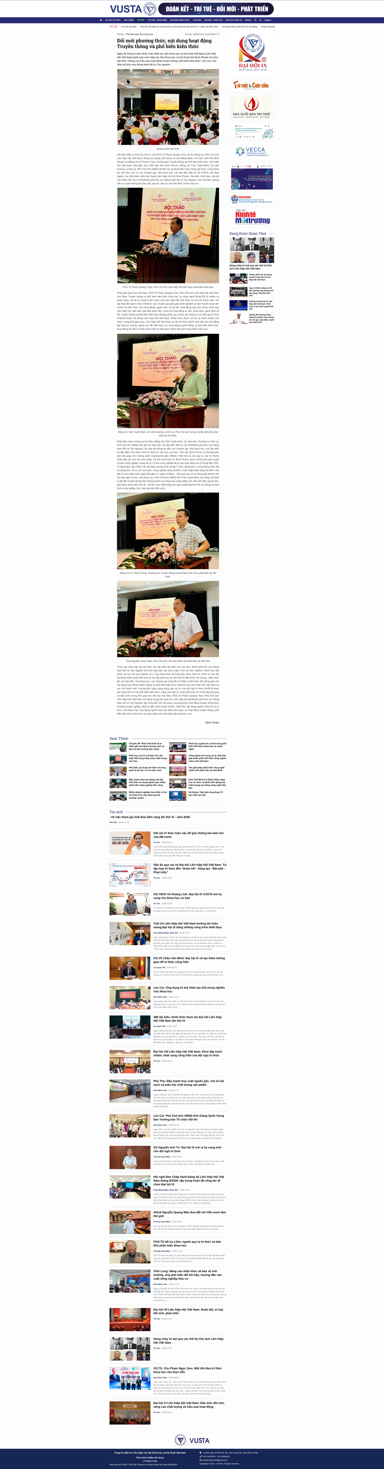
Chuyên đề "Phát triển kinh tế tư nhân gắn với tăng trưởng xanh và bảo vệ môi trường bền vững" (146, 746)
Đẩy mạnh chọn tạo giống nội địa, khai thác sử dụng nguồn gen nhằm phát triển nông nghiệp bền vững (147, 782)
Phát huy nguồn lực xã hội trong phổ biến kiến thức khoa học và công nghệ (207, 746)
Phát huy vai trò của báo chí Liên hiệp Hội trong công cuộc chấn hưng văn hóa (148, 758)
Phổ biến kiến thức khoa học (139, 34)
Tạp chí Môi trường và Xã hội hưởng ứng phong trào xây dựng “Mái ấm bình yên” (261, 292)
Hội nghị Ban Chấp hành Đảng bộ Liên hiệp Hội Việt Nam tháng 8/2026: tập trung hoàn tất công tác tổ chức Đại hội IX (188, 1180)
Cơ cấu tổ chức (113, 20)
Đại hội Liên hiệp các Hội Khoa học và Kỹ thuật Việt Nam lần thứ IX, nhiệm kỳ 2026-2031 (160, 27)
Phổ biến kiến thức (180, 20)
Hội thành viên (160, 997)
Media (248, 20)
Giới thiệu (129, 20)
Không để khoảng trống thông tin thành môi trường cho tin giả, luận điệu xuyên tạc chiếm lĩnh (261, 318)
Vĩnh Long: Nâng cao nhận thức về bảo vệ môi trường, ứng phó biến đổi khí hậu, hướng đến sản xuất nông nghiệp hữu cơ (187, 1275)
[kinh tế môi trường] (252, 217)
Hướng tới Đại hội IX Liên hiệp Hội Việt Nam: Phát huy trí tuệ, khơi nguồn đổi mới (261, 305)
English (268, 20)
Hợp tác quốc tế (234, 20)
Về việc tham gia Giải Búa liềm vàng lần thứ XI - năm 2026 (150, 817)
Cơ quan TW (159, 967)
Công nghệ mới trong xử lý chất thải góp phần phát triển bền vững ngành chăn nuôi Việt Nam (207, 758)
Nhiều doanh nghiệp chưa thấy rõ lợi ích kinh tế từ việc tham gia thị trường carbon (148, 795)
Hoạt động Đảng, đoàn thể (165, 933)
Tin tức (141, 20)
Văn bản (197, 20)
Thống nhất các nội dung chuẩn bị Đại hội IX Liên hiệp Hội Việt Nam (260, 277)
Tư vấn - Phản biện (157, 20)
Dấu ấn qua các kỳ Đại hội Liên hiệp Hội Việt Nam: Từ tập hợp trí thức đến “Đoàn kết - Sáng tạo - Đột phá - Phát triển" (189, 868)
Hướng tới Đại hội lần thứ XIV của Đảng (220, 27)
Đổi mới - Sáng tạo (214, 20)
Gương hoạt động (161, 1157)
